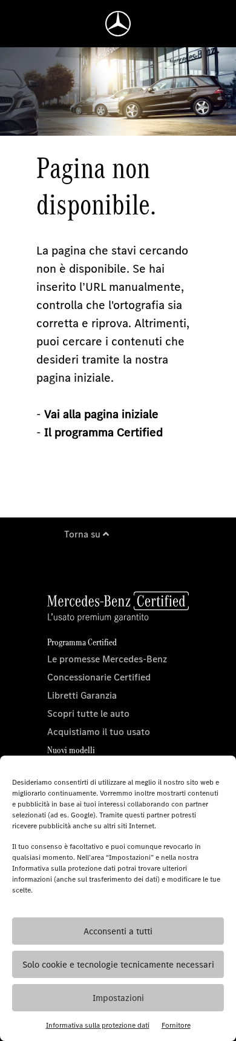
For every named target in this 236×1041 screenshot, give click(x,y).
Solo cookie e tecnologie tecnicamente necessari (118, 965)
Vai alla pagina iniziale (101, 414)
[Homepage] (118, 23)
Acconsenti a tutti (118, 931)
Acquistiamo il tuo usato (98, 731)
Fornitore (176, 1025)
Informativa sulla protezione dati (97, 1025)
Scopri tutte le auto (88, 713)
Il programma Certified (103, 432)
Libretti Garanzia (82, 695)
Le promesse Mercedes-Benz (107, 659)
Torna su (83, 534)
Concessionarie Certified (99, 677)
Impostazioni (118, 998)
